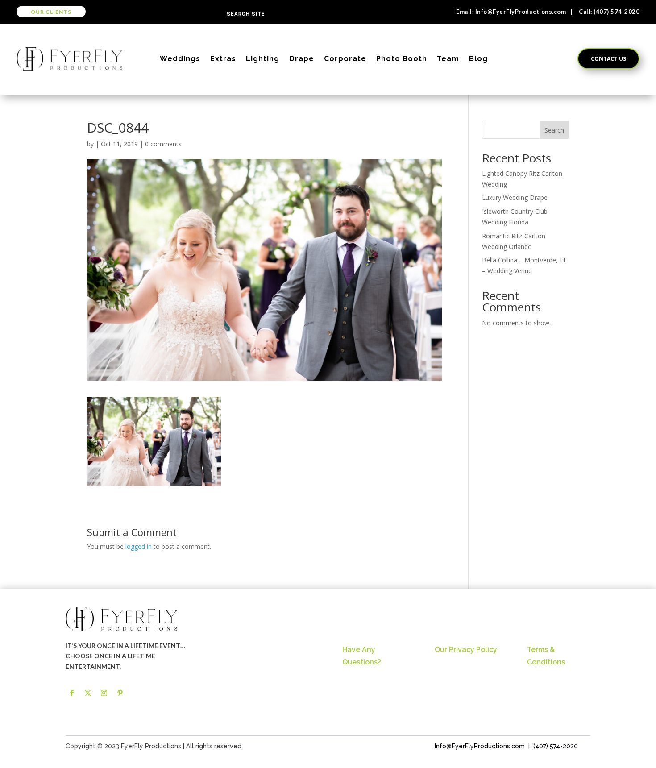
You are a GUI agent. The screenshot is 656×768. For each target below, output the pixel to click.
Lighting (262, 58)
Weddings (180, 58)
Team (448, 58)
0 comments (163, 144)
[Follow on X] (88, 693)
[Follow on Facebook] (72, 693)
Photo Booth (401, 58)
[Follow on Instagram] (104, 693)
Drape (301, 58)
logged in (138, 546)
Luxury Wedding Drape (515, 197)
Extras (223, 58)
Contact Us (608, 58)
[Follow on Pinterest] (120, 693)
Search (554, 130)
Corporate (345, 58)
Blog (478, 58)
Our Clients (51, 11)
